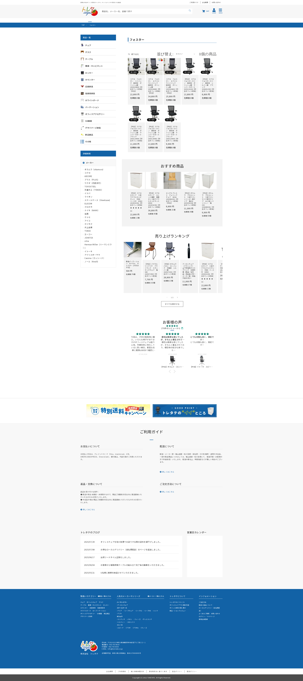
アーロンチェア (123, 605)
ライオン (88, 196)
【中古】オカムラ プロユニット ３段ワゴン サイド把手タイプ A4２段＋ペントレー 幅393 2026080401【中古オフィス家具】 (208, 201)
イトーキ (88, 251)
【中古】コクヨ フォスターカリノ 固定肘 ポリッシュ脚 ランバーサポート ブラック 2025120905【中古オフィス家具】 (172, 134)
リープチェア (129, 611)
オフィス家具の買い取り (178, 608)
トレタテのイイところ (177, 602)
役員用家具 (101, 608)
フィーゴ (137, 619)
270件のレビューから (170, 328)
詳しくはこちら (168, 472)
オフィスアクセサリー (87, 613)
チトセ (87, 217)
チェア (82, 602)
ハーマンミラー (122, 602)
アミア (120, 611)
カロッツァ (131, 622)
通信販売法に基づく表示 (158, 671)
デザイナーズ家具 (86, 616)
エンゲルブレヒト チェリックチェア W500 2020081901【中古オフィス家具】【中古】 (172, 198)
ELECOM (88, 203)
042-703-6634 (114, 645)
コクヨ (87, 172)
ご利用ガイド (193, 2)
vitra (87, 241)
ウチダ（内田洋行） (93, 183)
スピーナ (120, 628)
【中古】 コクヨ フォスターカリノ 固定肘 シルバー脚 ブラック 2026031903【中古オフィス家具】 (208, 85)
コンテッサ (121, 619)
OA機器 (99, 613)
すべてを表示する (172, 304)
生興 (86, 213)
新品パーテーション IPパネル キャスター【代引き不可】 (132, 265)
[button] (170, 371)
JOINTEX (89, 237)
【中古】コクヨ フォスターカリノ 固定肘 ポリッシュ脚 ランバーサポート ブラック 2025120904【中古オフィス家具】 (136, 134)
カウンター (84, 608)
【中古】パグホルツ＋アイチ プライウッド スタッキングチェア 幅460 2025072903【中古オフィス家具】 (151, 270)
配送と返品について (205, 605)
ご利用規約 (122, 671)
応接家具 (93, 608)
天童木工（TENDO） (94, 189)
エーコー (88, 234)
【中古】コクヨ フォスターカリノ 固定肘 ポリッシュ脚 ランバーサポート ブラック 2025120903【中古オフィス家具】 (154, 134)
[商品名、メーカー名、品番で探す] (189, 11)
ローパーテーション (99, 611)
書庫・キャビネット (94, 605)
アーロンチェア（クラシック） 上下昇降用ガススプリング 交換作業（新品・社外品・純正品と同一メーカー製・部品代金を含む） (189, 271)
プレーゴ (144, 628)
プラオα (135, 628)
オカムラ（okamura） (95, 169)
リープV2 (139, 611)
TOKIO (88, 230)
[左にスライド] (167, 297)
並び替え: (165, 53)
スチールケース (122, 608)
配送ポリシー (192, 671)
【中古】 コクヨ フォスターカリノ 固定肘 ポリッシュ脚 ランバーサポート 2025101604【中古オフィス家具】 (190, 85)
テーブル (83, 605)
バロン (130, 619)
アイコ (87, 220)
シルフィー (121, 622)
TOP (83, 25)
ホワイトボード (85, 611)
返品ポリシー (177, 671)
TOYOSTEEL (90, 186)
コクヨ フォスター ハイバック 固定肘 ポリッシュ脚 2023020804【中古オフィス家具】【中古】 (136, 85)
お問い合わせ (216, 2)
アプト (120, 613)
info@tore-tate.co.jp (115, 649)
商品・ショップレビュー (178, 611)
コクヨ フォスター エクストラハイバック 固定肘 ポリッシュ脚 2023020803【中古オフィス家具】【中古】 (154, 86)
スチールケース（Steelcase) (97, 200)
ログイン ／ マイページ (207, 616)
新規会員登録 (203, 619)
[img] (172, 326)
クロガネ (88, 206)
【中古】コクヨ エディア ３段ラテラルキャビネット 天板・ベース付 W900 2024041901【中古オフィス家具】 (136, 199)
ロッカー (106, 605)
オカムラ (120, 616)
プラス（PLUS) (91, 179)
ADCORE (88, 176)
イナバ (87, 193)
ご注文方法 (202, 602)
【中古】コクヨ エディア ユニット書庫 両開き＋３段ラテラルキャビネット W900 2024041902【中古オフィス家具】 (154, 200)
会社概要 (205, 2)
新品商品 (107, 613)
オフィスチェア (92, 602)
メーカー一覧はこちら (156, 596)
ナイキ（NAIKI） (92, 210)
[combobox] (146, 11)
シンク (156, 611)
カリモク (88, 223)
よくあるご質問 (204, 613)
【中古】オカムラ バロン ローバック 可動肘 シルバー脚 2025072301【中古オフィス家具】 (170, 269)
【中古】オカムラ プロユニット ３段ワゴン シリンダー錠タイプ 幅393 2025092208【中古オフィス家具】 (190, 199)
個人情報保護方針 (137, 671)
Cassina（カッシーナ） (95, 258)
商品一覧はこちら (105, 596)
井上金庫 (88, 227)
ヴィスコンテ (147, 619)
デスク (101, 602)
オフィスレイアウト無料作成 (179, 605)
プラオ (128, 628)
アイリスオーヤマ (92, 254)
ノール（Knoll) (91, 261)
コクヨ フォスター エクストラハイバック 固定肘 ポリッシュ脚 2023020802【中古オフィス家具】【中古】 (172, 86)
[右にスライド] (177, 297)
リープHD (148, 611)
